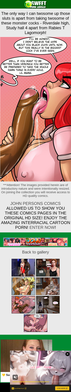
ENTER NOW (41, 227)
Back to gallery (35, 252)
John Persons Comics (35, 203)
